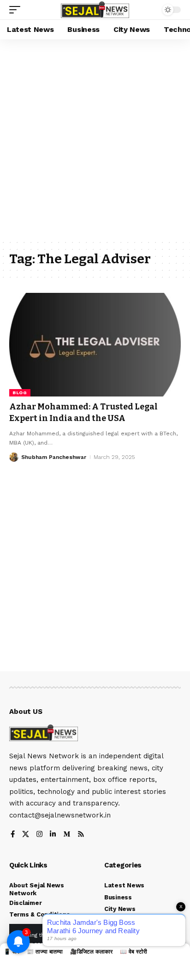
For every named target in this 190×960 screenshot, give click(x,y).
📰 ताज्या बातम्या (45, 951)
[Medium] (66, 835)
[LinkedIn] (52, 835)
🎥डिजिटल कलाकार (91, 951)
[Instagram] (39, 835)
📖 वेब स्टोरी (133, 951)
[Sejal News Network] (95, 10)
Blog (19, 392)
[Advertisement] (95, 139)
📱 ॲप (11, 951)
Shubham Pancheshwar (53, 457)
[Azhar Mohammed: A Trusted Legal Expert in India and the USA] (95, 344)
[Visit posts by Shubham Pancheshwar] (13, 457)
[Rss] (81, 835)
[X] (25, 835)
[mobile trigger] (17, 9)
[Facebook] (12, 835)
